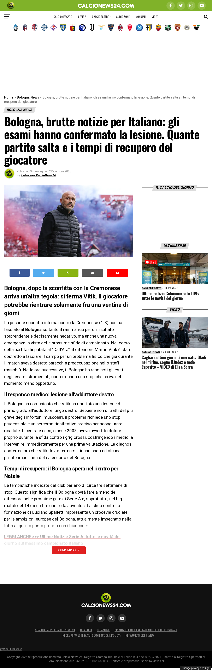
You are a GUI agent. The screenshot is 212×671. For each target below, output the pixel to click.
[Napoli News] (139, 27)
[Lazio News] (101, 27)
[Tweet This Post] (43, 273)
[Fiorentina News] (53, 27)
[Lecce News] (111, 27)
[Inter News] (82, 27)
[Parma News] (149, 27)
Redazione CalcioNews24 (38, 175)
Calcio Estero (100, 16)
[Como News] (44, 27)
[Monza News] (130, 27)
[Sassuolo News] (168, 27)
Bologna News (28, 97)
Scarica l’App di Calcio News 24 (55, 630)
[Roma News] (158, 27)
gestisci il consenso (11, 649)
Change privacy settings (196, 668)
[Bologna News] (25, 27)
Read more (67, 550)
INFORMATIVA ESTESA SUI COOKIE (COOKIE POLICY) (91, 635)
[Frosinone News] (63, 27)
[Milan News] (120, 27)
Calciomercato (62, 16)
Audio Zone (123, 16)
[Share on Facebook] (19, 273)
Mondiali (140, 16)
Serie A (82, 16)
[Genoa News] (72, 27)
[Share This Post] (68, 273)
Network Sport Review (139, 635)
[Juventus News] (91, 27)
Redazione (103, 630)
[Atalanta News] (15, 27)
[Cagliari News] (34, 27)
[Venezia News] (196, 27)
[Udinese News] (187, 27)
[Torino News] (177, 27)
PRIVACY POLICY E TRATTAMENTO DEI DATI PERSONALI (145, 630)
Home (8, 97)
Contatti (86, 630)
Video (155, 16)
